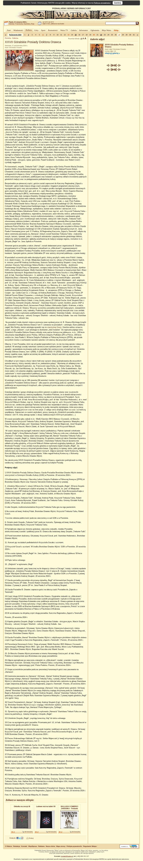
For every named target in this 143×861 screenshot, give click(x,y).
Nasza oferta (50, 846)
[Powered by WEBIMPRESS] (129, 848)
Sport (43, 30)
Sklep (116, 30)
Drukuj (31, 838)
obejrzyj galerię (111, 53)
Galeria (74, 30)
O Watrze (8, 846)
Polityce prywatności (102, 3)
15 (76, 35)
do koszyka (29, 832)
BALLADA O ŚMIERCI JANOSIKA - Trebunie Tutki (69, 807)
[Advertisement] (113, 92)
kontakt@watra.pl (67, 856)
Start (9, 30)
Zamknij (117, 3)
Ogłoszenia (94, 30)
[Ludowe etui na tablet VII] (45, 830)
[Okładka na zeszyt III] (22, 830)
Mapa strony (60, 846)
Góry (36, 30)
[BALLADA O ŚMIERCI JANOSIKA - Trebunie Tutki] (69, 830)
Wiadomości (18, 30)
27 (119, 35)
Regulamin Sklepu (90, 846)
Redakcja (16, 846)
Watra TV (64, 30)
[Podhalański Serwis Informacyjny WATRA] (71, 19)
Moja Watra (106, 30)
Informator (83, 30)
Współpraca (32, 846)
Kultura (29, 30)
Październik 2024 (15, 35)
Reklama (41, 846)
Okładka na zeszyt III (22, 806)
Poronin (7, 38)
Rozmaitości (53, 30)
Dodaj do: (12, 838)
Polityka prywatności (74, 846)
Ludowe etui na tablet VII (45, 806)
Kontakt (24, 846)
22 (101, 35)
